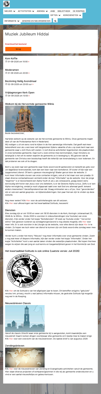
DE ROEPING (79, 11)
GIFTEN (53, 15)
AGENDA (41, 11)
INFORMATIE (10, 21)
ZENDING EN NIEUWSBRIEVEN (36, 21)
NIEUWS (8, 11)
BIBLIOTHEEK (64, 11)
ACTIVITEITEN (24, 11)
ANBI (52, 11)
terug (18, 49)
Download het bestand (15, 44)
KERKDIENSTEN (70, 15)
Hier (28, 200)
